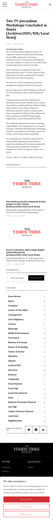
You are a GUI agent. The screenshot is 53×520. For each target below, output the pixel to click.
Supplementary (15, 421)
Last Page (12, 407)
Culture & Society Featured (20, 412)
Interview (12, 370)
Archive (31, 467)
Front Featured (15, 384)
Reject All (26, 514)
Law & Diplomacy (16, 320)
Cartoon (12, 324)
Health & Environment (18, 333)
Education (12, 356)
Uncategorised (15, 315)
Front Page (13, 389)
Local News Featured (17, 393)
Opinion (12, 361)
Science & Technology (18, 347)
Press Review (14, 297)
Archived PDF (14, 366)
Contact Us (6, 467)
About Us (5, 471)
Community (13, 379)
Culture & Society (16, 352)
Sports (11, 301)
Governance (13, 338)
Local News (13, 416)
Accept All (26, 499)
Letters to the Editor (18, 310)
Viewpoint (13, 306)
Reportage (13, 329)
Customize (26, 506)
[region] (26, 498)
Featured (12, 375)
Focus (10, 398)
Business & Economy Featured (22, 402)
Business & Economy (17, 343)
